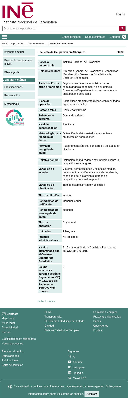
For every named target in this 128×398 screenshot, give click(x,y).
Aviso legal (8, 323)
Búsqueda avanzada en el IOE (18, 62)
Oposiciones (100, 325)
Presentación (12, 95)
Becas (97, 321)
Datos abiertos (10, 356)
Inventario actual (14, 52)
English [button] (120, 14)
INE (3, 43)
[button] (117, 37)
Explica (97, 330)
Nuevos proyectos (12, 343)
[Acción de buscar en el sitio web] (122, 28)
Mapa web (8, 318)
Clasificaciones (13, 87)
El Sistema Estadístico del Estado (64, 321)
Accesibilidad (10, 327)
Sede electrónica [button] (95, 36)
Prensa (6, 332)
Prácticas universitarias (107, 316)
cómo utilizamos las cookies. (67, 393)
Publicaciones (10, 360)
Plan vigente (11, 72)
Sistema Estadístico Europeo (61, 330)
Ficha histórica (46, 301)
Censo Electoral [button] (71, 36)
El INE (48, 312)
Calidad (49, 325)
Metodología (11, 104)
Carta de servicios (12, 365)
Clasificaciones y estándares (19, 338)
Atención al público (13, 351)
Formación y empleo (105, 312)
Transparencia (53, 316)
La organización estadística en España (26, 43)
